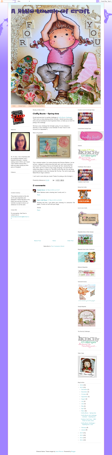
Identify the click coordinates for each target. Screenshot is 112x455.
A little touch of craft (50, 11)
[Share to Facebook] (61, 180)
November (84, 392)
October (83, 394)
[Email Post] (53, 180)
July (82, 401)
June (82, 404)
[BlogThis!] (58, 180)
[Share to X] (60, 180)
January (83, 430)
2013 (81, 435)
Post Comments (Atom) (57, 246)
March (83, 411)
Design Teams (22, 106)
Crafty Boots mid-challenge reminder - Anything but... (89, 416)
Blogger (73, 451)
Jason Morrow (59, 451)
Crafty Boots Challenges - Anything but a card (88, 423)
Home (14, 106)
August (83, 399)
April (82, 408)
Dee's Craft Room (42, 200)
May (82, 406)
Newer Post (37, 241)
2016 (81, 385)
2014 (81, 433)
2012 (81, 438)
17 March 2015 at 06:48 (55, 200)
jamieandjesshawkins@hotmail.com (20, 217)
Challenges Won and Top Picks (36, 106)
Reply (38, 195)
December (84, 389)
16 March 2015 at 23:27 (53, 190)
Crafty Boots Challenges (65, 117)
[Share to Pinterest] (63, 180)
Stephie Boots (41, 190)
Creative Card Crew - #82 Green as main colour (88, 419)
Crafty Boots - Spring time (88, 413)
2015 (81, 387)
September (84, 396)
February (83, 427)
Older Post (70, 241)
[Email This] (56, 180)
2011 (81, 440)
